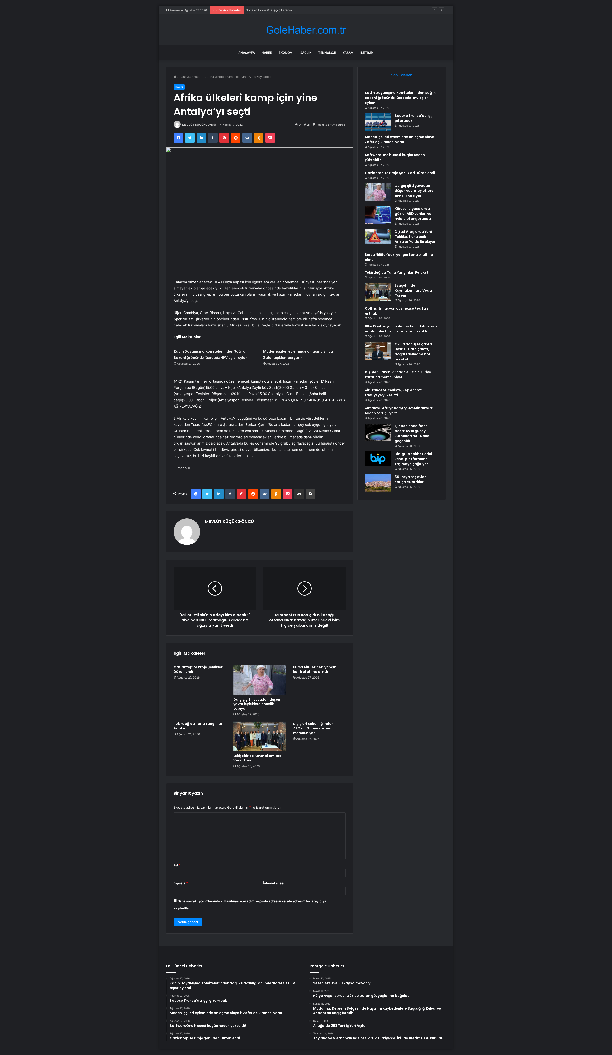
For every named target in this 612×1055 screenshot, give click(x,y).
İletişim (367, 52)
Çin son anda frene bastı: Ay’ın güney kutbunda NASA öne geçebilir (412, 433)
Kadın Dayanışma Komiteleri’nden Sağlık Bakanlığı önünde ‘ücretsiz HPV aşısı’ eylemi (400, 97)
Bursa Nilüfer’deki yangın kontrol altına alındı (314, 669)
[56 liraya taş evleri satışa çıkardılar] (378, 483)
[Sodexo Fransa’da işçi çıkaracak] (378, 122)
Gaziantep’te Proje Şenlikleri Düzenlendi (199, 669)
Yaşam (348, 52)
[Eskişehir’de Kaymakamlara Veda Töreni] (259, 736)
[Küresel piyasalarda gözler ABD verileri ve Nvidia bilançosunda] (378, 215)
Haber (267, 52)
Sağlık (305, 52)
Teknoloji (327, 52)
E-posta (181, 883)
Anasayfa (246, 52)
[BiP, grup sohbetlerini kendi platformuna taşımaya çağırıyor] (378, 458)
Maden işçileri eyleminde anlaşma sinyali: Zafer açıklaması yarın (292, 10)
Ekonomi (286, 52)
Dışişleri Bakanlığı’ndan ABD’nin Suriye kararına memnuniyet (313, 728)
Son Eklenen (401, 75)
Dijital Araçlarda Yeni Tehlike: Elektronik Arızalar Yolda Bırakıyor (415, 236)
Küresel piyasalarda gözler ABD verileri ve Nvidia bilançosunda (413, 213)
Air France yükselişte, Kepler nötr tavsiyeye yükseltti (393, 392)
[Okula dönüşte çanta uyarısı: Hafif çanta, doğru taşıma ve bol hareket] (378, 351)
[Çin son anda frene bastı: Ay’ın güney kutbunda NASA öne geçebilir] (378, 432)
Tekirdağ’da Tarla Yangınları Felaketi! (198, 726)
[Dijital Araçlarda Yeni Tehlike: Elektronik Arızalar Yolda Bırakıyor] (378, 236)
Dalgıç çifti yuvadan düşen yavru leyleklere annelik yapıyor (256, 704)
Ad (177, 865)
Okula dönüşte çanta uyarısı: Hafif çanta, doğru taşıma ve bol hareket (413, 352)
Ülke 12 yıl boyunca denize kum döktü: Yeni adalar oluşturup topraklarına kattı (401, 329)
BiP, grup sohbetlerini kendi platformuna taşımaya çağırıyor (413, 458)
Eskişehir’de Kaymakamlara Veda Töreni (257, 758)
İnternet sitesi (273, 883)
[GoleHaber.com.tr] (306, 30)
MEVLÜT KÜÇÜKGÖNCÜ (199, 124)
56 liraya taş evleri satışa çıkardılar (411, 479)
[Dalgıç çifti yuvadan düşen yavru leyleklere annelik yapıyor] (259, 680)
